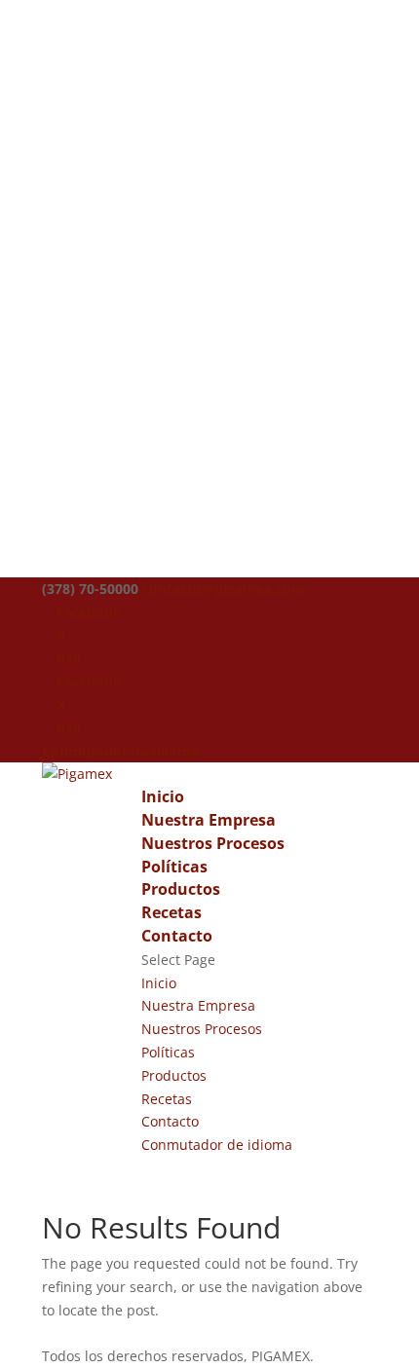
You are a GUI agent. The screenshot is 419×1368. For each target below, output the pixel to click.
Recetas (171, 912)
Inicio (162, 796)
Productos (180, 889)
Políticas (174, 866)
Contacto (176, 935)
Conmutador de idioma (120, 751)
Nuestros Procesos (213, 843)
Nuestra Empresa (208, 820)
